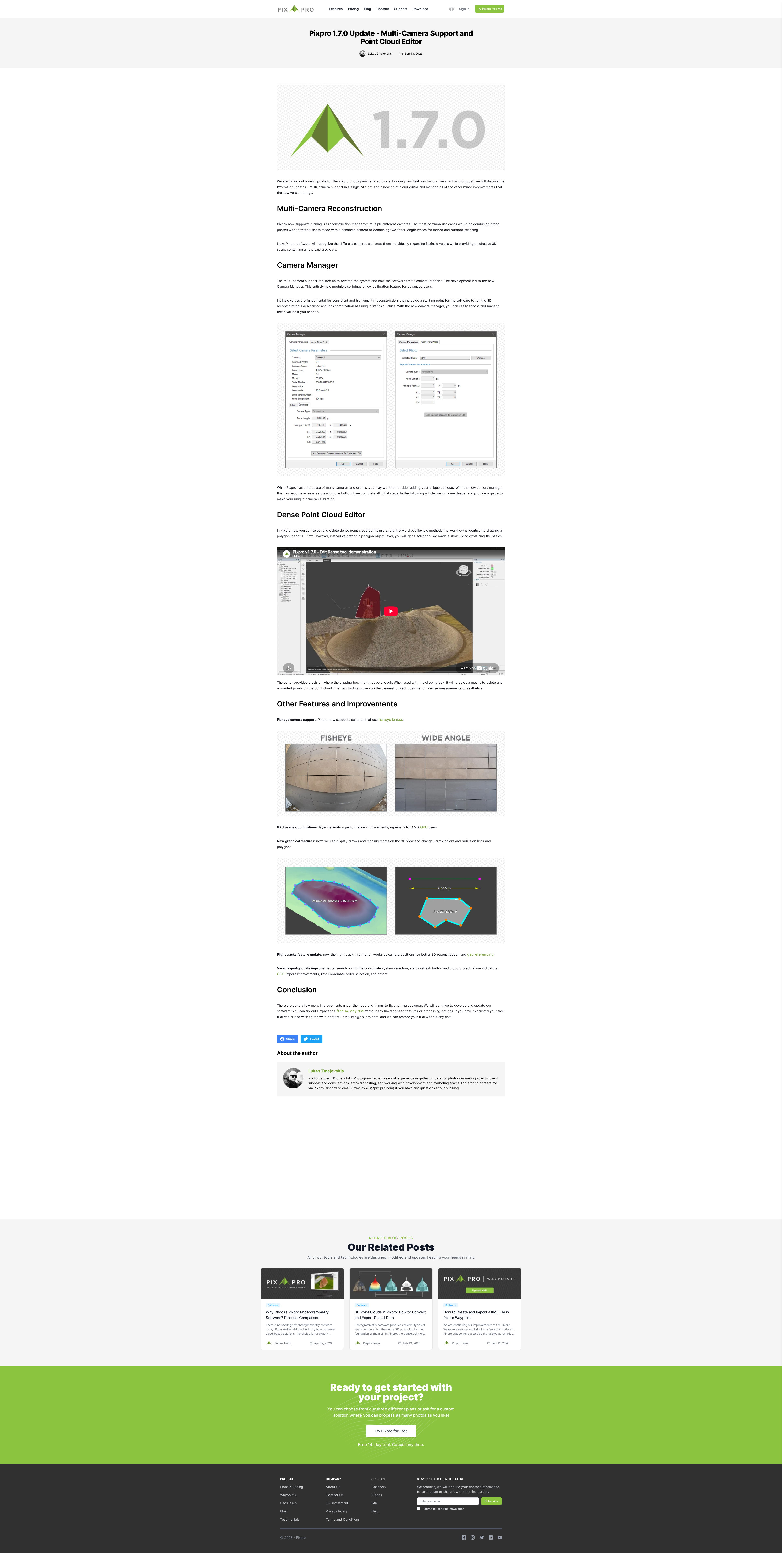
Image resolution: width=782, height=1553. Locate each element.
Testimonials (289, 1519)
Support (400, 9)
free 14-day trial (350, 1011)
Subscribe (491, 1501)
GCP (280, 974)
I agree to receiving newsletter (443, 1508)
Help (375, 1511)
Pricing (353, 9)
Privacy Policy (337, 1511)
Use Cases (288, 1503)
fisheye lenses (391, 719)
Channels (378, 1487)
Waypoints (288, 1495)
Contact (382, 9)
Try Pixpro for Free (489, 8)
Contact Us (334, 1495)
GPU (424, 827)
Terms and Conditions (343, 1519)
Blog (367, 9)
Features (336, 9)
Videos (376, 1495)
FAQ (374, 1503)
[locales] (451, 9)
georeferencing (480, 954)
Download (420, 9)
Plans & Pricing (291, 1487)
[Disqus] (391, 1168)
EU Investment (337, 1503)
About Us (333, 1487)
